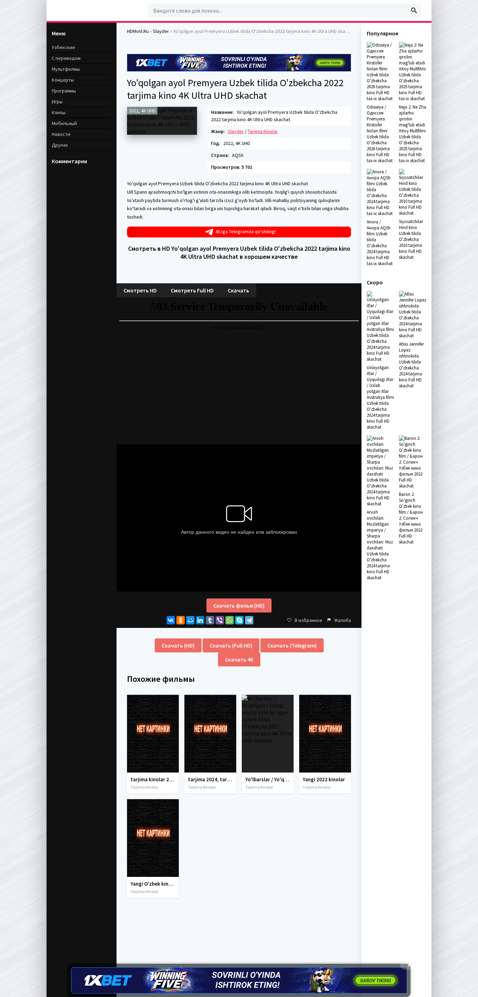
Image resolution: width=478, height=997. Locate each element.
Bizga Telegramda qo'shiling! (246, 231)
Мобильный (64, 123)
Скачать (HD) (178, 645)
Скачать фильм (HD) (239, 605)
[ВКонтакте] (171, 620)
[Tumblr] (210, 620)
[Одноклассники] (180, 620)
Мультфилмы (66, 69)
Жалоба (342, 620)
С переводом (66, 58)
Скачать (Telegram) (292, 645)
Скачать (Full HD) (231, 645)
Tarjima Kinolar (263, 131)
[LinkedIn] (200, 620)
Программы (64, 91)
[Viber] (220, 620)
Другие (60, 145)
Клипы (58, 112)
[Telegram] (249, 620)
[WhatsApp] (229, 620)
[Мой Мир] (190, 620)
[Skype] (239, 620)
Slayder (236, 131)
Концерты (63, 80)
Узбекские (63, 47)
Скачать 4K (239, 659)
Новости (61, 134)
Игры (57, 101)
